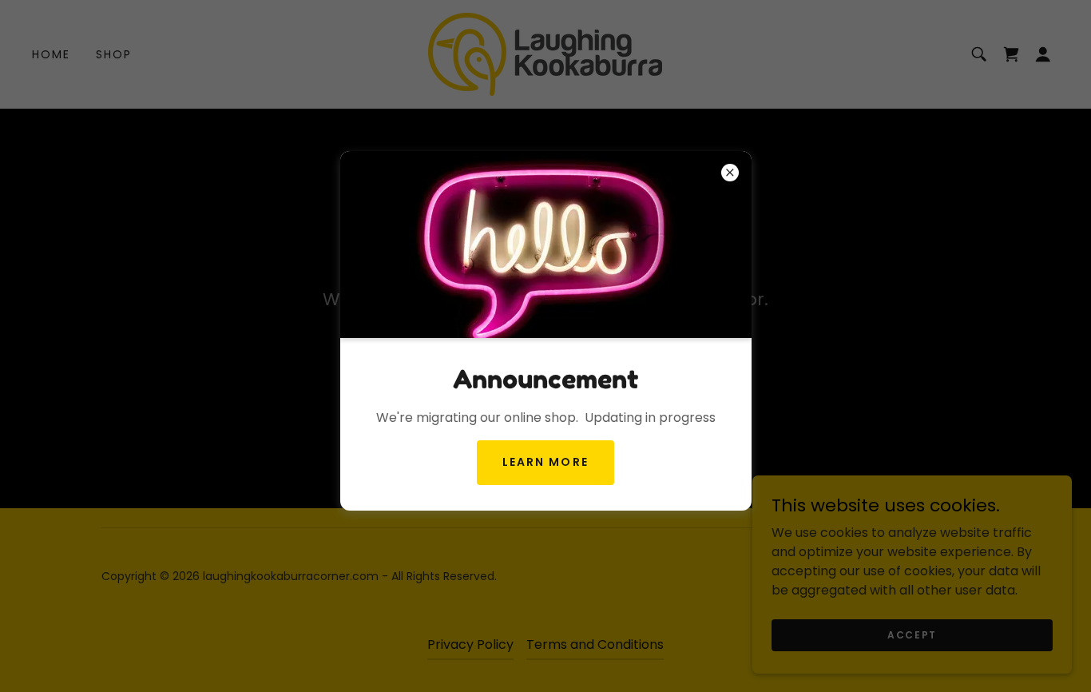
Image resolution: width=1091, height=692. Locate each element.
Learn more (545, 462)
